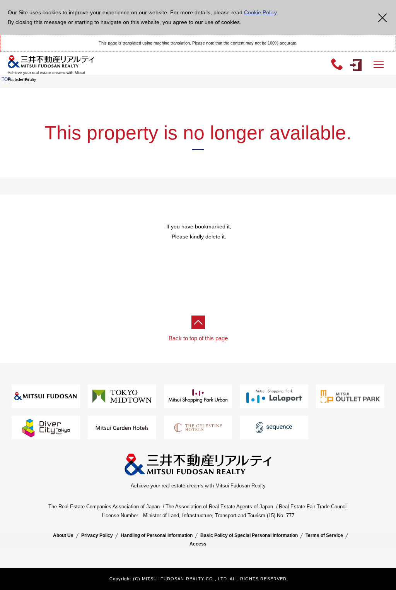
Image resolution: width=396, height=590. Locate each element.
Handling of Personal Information (157, 535)
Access (198, 544)
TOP (6, 79)
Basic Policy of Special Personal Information (249, 535)
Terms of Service (324, 535)
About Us (63, 535)
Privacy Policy (97, 535)
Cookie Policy (260, 12)
